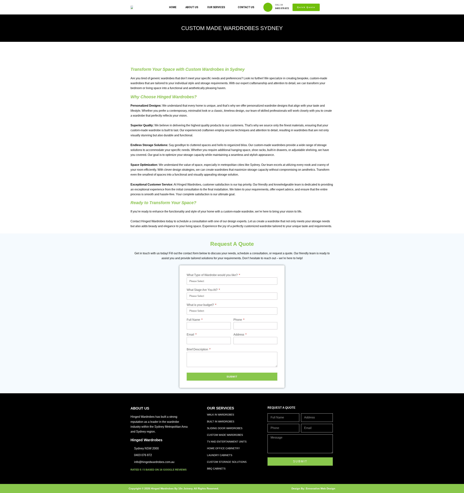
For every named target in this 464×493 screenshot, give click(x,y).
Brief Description (198, 349)
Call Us (279, 5)
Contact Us (246, 7)
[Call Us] (267, 7)
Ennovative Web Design (320, 488)
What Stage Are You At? (202, 289)
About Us (191, 7)
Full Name (194, 319)
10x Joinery (185, 488)
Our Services (216, 7)
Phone (238, 319)
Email (191, 334)
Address (239, 334)
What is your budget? (201, 304)
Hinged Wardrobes (146, 440)
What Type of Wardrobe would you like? (212, 275)
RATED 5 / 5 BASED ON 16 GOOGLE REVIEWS (158, 469)
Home (172, 7)
